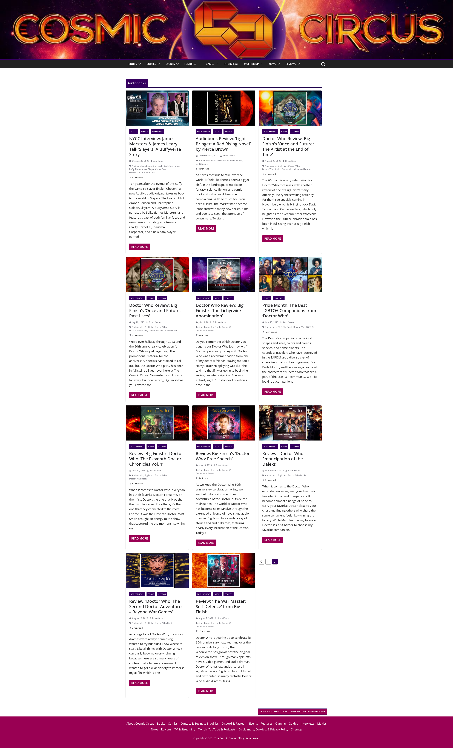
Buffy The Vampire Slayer (141, 169)
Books (132, 64)
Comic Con (160, 169)
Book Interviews (171, 165)
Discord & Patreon (234, 724)
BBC (280, 327)
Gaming (280, 724)
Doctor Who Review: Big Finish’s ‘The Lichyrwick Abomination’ (219, 310)
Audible (135, 165)
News (272, 64)
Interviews (231, 64)
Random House (234, 160)
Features (190, 64)
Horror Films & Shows (140, 172)
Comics (151, 64)
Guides (267, 298)
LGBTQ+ (310, 327)
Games (210, 64)
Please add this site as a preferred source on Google (292, 711)
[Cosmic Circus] (226, 2)
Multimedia (251, 64)
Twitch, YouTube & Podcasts (217, 729)
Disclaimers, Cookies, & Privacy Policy (263, 729)
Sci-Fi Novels (202, 163)
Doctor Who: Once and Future (296, 169)
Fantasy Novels (218, 160)
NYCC (154, 172)
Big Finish (157, 165)
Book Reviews (203, 131)
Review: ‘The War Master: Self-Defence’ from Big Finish (221, 606)
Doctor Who (294, 165)
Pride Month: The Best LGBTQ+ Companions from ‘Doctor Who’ (289, 310)
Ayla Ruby (158, 160)
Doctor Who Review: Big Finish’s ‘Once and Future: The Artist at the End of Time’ (288, 146)
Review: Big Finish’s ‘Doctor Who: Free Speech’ (223, 456)
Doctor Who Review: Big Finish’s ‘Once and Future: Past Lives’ (155, 310)
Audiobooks (146, 165)
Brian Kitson (229, 155)
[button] (139, 63)
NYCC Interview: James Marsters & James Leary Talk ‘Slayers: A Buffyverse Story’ (155, 146)
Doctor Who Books (271, 169)
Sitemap (296, 729)
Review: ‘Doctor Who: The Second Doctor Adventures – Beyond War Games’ (156, 606)
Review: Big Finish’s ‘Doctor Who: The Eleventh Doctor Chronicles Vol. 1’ (156, 458)
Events (170, 64)
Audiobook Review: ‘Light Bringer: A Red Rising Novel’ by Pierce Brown (223, 144)
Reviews (291, 64)
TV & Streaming (184, 729)
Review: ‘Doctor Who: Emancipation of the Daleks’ (283, 458)
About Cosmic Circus (140, 724)
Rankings (278, 298)
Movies (322, 724)
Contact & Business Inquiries (199, 724)
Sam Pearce (288, 322)
